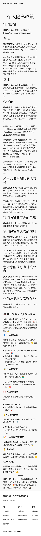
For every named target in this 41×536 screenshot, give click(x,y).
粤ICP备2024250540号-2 (12, 531)
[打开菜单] (36, 3)
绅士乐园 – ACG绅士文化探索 (13, 3)
